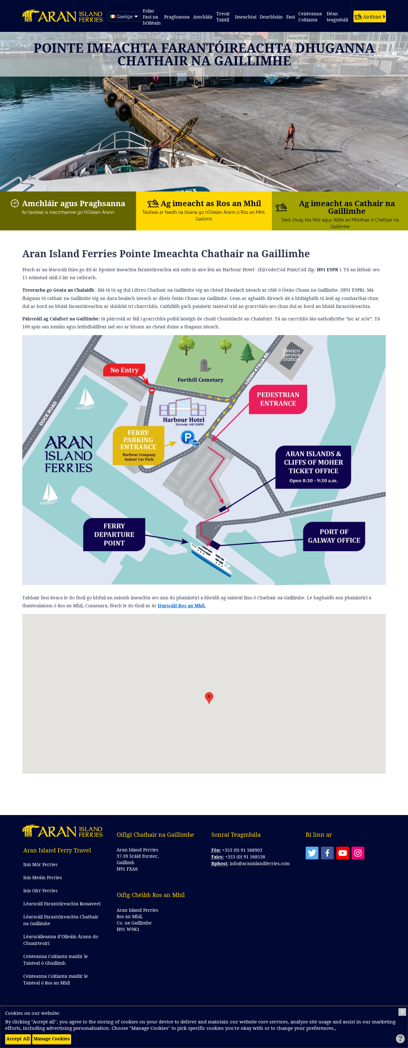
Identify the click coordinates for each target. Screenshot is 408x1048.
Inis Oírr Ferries (40, 890)
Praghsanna (177, 17)
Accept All (18, 1039)
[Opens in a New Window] (312, 853)
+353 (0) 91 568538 (245, 857)
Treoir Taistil (223, 17)
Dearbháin (271, 17)
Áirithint (372, 17)
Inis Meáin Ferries (42, 877)
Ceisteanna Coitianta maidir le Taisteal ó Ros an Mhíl (55, 979)
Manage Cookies (51, 1039)
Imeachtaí (245, 17)
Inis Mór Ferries (40, 864)
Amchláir (203, 17)
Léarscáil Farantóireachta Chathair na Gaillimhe (60, 920)
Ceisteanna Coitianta (310, 17)
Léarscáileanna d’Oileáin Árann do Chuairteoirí (60, 939)
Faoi (290, 17)
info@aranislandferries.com (260, 863)
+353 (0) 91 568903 (242, 850)
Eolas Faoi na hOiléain (152, 17)
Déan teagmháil (337, 17)
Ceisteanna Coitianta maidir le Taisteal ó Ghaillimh (55, 959)
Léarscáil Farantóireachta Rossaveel (61, 904)
